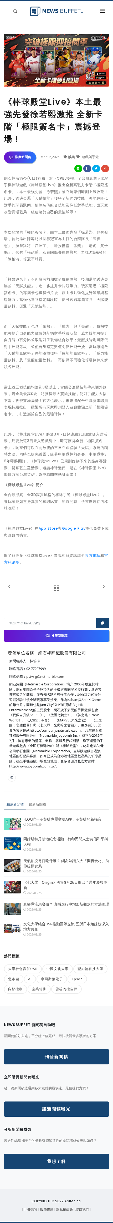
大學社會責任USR (23, 968)
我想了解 (56, 1161)
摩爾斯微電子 (52, 979)
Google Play (74, 528)
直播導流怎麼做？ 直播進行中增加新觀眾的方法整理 (66, 904)
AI (30, 979)
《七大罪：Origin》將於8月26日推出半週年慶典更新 (65, 885)
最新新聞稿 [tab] (37, 804)
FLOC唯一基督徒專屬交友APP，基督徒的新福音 (62, 819)
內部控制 (15, 989)
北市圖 (13, 979)
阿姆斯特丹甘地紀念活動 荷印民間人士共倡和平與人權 (65, 841)
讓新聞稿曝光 (56, 1109)
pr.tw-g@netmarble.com (45, 676)
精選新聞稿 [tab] (15, 804)
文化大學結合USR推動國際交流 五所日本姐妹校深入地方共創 (66, 926)
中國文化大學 (58, 968)
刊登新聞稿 (56, 1057)
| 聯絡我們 (82, 1209)
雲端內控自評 (66, 989)
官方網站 (92, 555)
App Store (48, 528)
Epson (77, 979)
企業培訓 (39, 989)
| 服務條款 (46, 1209)
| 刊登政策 (30, 1209)
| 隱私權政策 (64, 1209)
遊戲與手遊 (90, 156)
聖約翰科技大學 (90, 968)
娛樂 (72, 156)
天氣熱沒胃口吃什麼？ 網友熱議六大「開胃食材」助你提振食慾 (66, 863)
